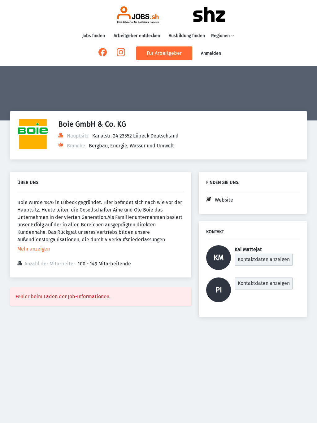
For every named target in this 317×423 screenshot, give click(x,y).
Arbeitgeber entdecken (137, 35)
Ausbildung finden (187, 35)
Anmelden (211, 53)
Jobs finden (93, 35)
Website (224, 200)
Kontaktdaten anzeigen (264, 259)
